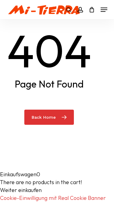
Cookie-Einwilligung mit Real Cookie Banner (53, 197)
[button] (104, 10)
